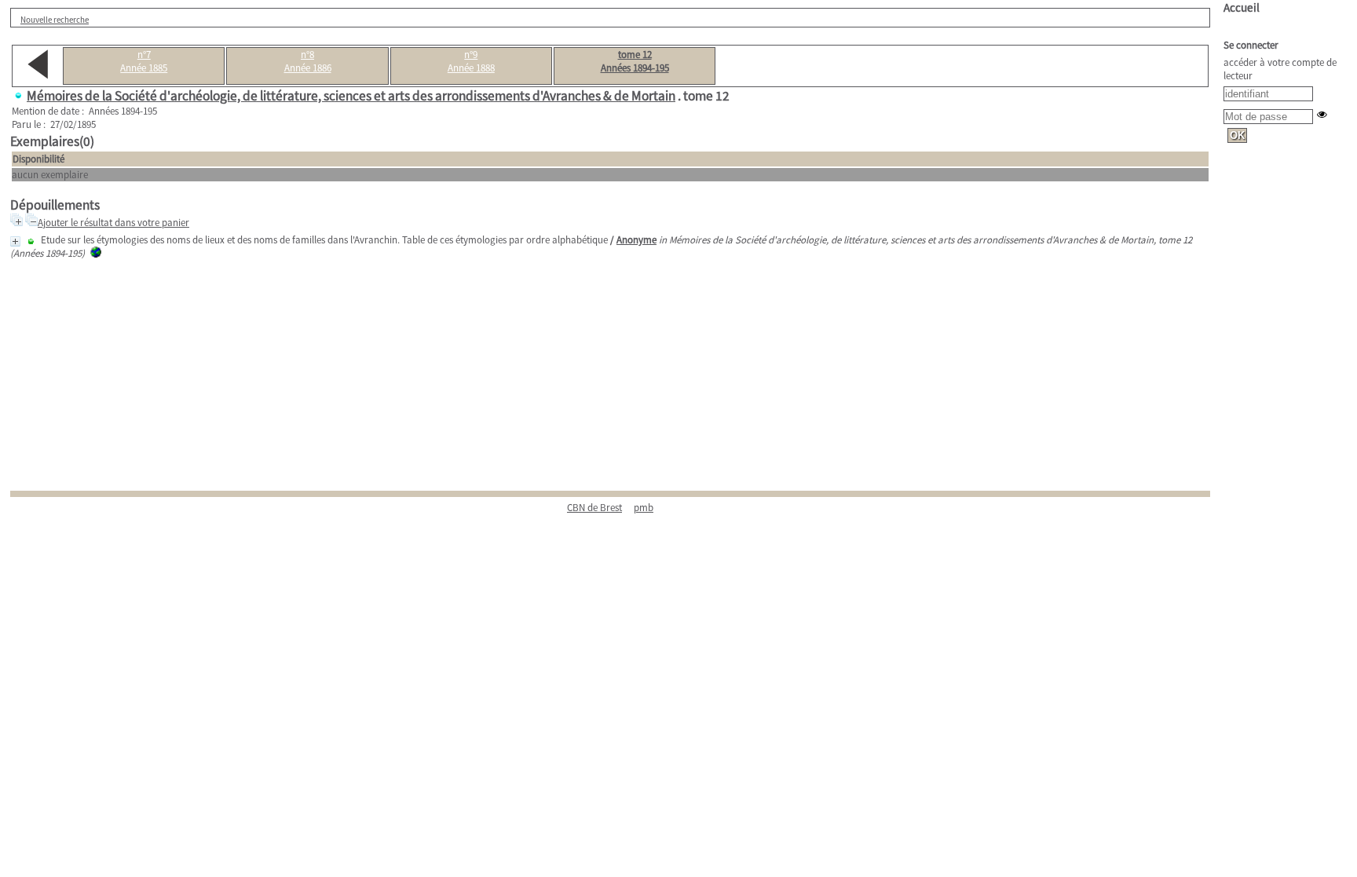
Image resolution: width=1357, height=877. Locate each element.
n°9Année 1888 (471, 61)
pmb (643, 507)
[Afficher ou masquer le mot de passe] (1322, 114)
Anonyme (636, 240)
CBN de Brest (594, 507)
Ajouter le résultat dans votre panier (113, 222)
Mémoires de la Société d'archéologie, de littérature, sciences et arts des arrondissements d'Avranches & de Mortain (351, 95)
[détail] (15, 241)
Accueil (1241, 7)
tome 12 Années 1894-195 (635, 61)
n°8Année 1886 (307, 61)
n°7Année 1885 (143, 61)
